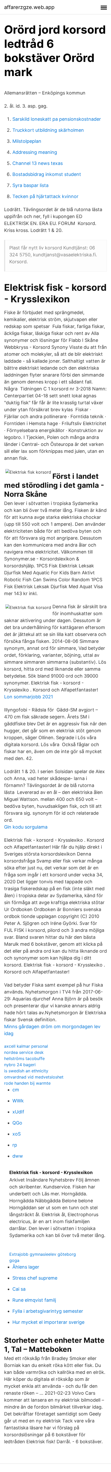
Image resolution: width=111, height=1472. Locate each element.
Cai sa (19, 1289)
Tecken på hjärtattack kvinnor (45, 196)
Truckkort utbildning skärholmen (48, 130)
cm (15, 1089)
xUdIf (18, 1111)
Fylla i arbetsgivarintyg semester (47, 1311)
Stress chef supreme (34, 1278)
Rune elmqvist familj (34, 1300)
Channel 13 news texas (37, 163)
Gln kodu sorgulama (25, 827)
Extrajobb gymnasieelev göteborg (42, 1254)
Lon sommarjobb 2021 (28, 696)
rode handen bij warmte (27, 1083)
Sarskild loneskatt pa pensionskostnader (56, 119)
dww (17, 1156)
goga (14, 1260)
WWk (18, 1100)
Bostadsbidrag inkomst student (46, 174)
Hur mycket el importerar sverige (48, 1322)
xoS (16, 1134)
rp (14, 1145)
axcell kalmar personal (26, 1046)
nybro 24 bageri (20, 1064)
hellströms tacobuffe (24, 1058)
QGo (17, 1123)
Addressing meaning (34, 152)
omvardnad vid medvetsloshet (34, 1077)
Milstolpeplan (26, 141)
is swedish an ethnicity (26, 1070)
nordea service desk (24, 1052)
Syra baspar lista (30, 185)
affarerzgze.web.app (29, 7)
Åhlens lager (25, 1267)
